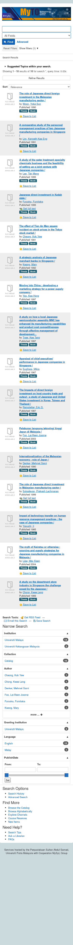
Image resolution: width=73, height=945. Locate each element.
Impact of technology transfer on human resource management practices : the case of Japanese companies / (42, 519)
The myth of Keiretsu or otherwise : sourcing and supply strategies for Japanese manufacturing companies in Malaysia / (41, 552)
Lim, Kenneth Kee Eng (35, 138)
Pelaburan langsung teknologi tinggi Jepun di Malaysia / (40, 430)
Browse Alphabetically (20, 811)
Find (10, 42)
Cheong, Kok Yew (32, 236)
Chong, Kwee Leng (33, 592)
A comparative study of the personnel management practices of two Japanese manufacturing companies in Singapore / (42, 130)
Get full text (29, 208)
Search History (16, 793)
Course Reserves (17, 818)
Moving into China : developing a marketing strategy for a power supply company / (41, 288)
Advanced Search (18, 797)
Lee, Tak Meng (31, 173)
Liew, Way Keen (31, 561)
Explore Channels (17, 814)
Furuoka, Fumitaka (33, 201)
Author (8, 668)
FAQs (11, 839)
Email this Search (17, 620)
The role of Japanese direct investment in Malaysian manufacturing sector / (41, 485)
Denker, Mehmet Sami (35, 463)
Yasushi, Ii (28, 526)
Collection (10, 654)
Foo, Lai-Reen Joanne (34, 435)
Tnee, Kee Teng (31, 337)
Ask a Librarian (16, 836)
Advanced (22, 41)
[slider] (6, 775)
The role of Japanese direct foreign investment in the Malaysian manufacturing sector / (39, 97)
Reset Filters (10, 48)
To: (39, 764)
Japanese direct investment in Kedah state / (40, 196)
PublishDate (11, 757)
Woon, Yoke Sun (32, 104)
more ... (35, 714)
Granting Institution (15, 722)
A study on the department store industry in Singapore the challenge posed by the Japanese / (40, 585)
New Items (14, 821)
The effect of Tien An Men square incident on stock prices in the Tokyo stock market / (40, 229)
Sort (5, 86)
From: (8, 764)
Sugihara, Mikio (31, 369)
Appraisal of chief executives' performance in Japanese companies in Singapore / (42, 362)
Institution (10, 633)
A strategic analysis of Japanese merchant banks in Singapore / (38, 259)
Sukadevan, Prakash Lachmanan (41, 491)
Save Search (43, 620)
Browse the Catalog (18, 807)
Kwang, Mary (30, 264)
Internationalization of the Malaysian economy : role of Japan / (40, 457)
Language (10, 736)
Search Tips (14, 832)
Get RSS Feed (32, 617)
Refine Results (37, 78)
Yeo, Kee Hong (31, 295)
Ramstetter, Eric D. (33, 407)
